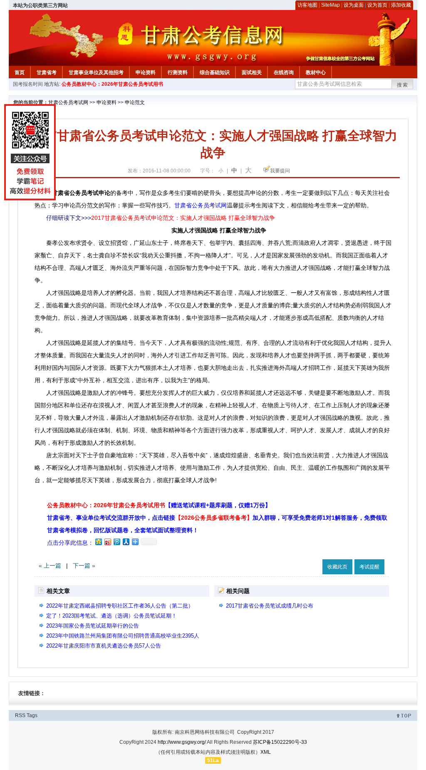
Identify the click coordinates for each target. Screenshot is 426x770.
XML (265, 752)
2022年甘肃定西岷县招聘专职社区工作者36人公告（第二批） (119, 606)
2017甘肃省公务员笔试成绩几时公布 (269, 606)
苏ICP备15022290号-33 (280, 742)
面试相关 (252, 72)
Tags (32, 715)
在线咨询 (284, 72)
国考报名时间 (28, 84)
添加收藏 (401, 5)
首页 (20, 72)
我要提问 (280, 171)
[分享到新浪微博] (107, 541)
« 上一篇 (50, 565)
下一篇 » (84, 565)
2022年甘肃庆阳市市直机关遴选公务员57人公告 (103, 646)
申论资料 (146, 72)
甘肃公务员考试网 (68, 102)
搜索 (403, 85)
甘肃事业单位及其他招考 (96, 72)
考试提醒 (369, 567)
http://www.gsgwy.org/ (182, 742)
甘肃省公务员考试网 (200, 205)
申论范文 (135, 102)
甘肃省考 (47, 72)
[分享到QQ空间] (98, 541)
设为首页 (377, 5)
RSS (20, 715)
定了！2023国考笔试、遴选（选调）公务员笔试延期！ (111, 616)
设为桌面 (354, 5)
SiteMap (330, 5)
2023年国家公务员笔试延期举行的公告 (92, 626)
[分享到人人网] (125, 541)
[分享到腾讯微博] (116, 541)
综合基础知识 (215, 72)
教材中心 (316, 72)
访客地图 (307, 5)
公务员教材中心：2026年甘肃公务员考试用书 (112, 84)
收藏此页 (337, 567)
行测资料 (178, 72)
